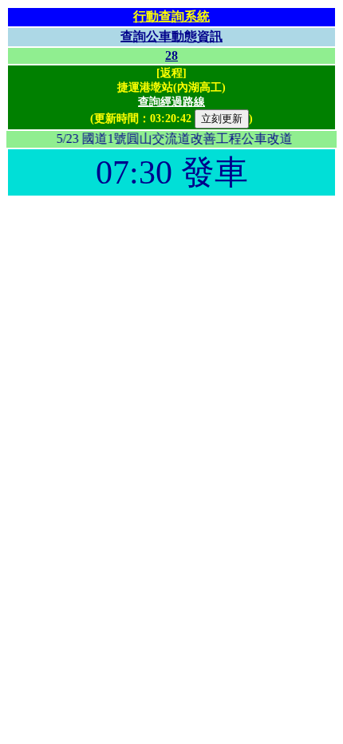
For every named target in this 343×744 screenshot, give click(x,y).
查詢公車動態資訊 (171, 36)
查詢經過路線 (171, 102)
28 (171, 55)
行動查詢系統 (171, 16)
